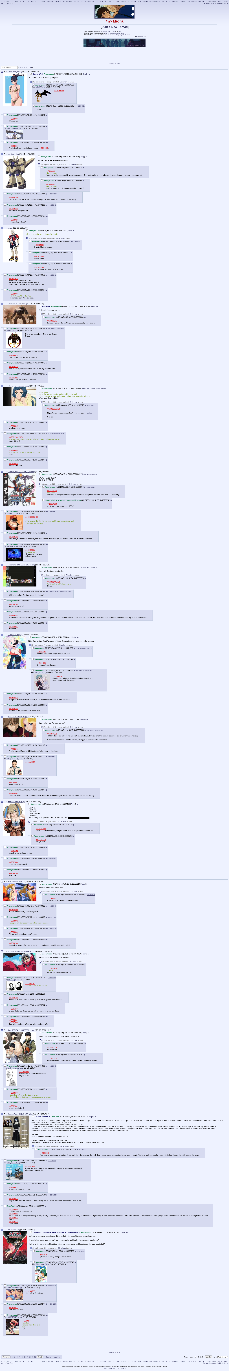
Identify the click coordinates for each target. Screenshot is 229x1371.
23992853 (40, 1206)
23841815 (78, 74)
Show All (142, 36)
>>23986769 (13, 355)
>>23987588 (13, 1222)
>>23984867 (41, 663)
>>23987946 (42, 1255)
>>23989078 (13, 294)
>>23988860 (52, 906)
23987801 (42, 194)
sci (196, 2)
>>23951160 (13, 198)
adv (110, 2)
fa (138, 2)
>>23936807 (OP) (32, 517)
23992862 (41, 447)
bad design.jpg (13, 154)
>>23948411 (13, 1020)
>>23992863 (88, 670)
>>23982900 (13, 1210)
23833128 (76, 884)
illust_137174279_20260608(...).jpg (21, 1030)
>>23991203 (13, 998)
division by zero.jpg (14, 546)
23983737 (41, 1161)
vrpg (59, 2)
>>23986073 (94, 388)
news (174, 2)
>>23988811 (81, 106)
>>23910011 (13, 378)
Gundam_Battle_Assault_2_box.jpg (21, 472)
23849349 (66, 637)
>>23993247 (69, 591)
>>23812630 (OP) (54, 409)
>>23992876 (52, 858)
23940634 (77, 954)
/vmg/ (109, 31)
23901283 (86, 306)
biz (122, 2)
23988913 (41, 694)
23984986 (41, 1066)
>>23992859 (52, 928)
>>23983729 (30, 1166)
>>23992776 (52, 1285)
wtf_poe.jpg (11, 980)
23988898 (41, 422)
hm (93, 2)
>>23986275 (52, 321)
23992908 (41, 142)
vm (48, 2)
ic (75, 2)
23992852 (41, 1315)
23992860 (41, 858)
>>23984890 (52, 899)
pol (185, 2)
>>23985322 (13, 782)
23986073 (80, 405)
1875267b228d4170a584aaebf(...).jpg (22, 951)
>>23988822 (91, 895)
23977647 (80, 1043)
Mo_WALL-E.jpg (13, 1163)
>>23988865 (52, 1066)
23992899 (41, 216)
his (150, 2)
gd (144, 2)
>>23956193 (30, 550)
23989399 (41, 126)
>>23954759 (52, 968)
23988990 (66, 264)
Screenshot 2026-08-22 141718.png (21, 565)
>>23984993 (52, 504)
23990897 (41, 434)
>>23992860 (13, 873)
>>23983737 (83, 1149)
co (132, 2)
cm (89, 2)
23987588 (42, 1195)
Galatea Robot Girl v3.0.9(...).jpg (20, 1114)
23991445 (76, 567)
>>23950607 (52, 1058)
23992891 (41, 290)
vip (86, 2)
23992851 (41, 591)
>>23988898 (91, 405)
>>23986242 (90, 487)
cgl (125, 2)
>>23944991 (52, 734)
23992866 (41, 612)
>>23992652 (81, 1251)
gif (18, 2)
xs (8, 3)
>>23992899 (52, 205)
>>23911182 (13, 851)
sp (203, 2)
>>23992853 (52, 1160)
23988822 (41, 906)
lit (159, 2)
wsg (225, 2)
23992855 (41, 601)
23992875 (41, 460)
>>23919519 (13, 279)
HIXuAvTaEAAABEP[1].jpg (18, 717)
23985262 (68, 836)
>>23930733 (39, 267)
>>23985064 (13, 749)
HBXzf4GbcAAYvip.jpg (16, 802)
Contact (123, 1368)
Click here (63, 82)
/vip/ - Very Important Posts (121, 35)
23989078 (41, 275)
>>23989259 (53, 194)
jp (157, 2)
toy (209, 2)
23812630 (77, 388)
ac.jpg (10, 228)
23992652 (41, 1286)
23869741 (66, 804)
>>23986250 (93, 474)
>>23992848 (52, 917)
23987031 (70, 106)
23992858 (41, 1016)
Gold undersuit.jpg (14, 128)
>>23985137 (91, 730)
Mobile (219, 3)
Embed (89, 413)
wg (70, 2)
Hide (137, 36)
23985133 (68, 825)
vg (45, 2)
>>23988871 (77, 241)
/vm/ (119, 31)
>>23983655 (13, 1199)
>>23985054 (41, 840)
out (178, 2)
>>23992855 (52, 591)
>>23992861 (99, 730)
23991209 (41, 994)
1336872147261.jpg (14, 1317)
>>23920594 (13, 862)
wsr (2, 3)
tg (206, 2)
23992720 (80, 578)
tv (215, 2)
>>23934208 (13, 146)
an (113, 2)
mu (167, 2)
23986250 (41, 511)
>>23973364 (13, 1022)
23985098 (80, 965)
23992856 (41, 1102)
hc (147, 2)
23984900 (80, 895)
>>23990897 (102, 388)
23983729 (72, 1149)
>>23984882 (50, 171)
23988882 (41, 779)
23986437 (78, 181)
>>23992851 (13, 604)
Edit (11, 3)
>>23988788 (30, 1291)
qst (192, 2)
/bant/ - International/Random (114, 33)
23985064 (80, 730)
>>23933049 (59, 91)
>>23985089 (39, 256)
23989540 (70, 1262)
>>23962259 (41, 652)
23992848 (41, 928)
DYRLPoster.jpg (14, 1230)
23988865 (41, 1089)
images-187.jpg (13, 758)
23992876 (41, 870)
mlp (163, 2)
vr (56, 2)
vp (219, 2)
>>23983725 (44, 1153)
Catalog (22, 67)
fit (141, 2)
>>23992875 (60, 433)
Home (225, 3)
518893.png (40, 87)
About (105, 1368)
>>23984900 (13, 910)
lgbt (97, 2)
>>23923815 (13, 1106)
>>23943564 (24, 1072)
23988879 (41, 847)
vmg (52, 2)
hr (23, 2)
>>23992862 (52, 433)
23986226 (69, 670)
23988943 (41, 363)
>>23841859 (43, 148)
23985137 (41, 745)
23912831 (62, 231)
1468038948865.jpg (14, 1288)
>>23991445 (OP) (54, 582)
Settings (206, 3)
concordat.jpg (12, 330)
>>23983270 (13, 1214)
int (154, 2)
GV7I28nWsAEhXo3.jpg (17, 881)
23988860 (41, 917)
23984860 (70, 85)
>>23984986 (13, 1093)
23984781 (41, 1184)
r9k (78, 2)
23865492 (76, 719)
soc (200, 2)
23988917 (41, 533)
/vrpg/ (105, 31)
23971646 (115, 1232)
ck (128, 2)
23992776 (41, 1304)
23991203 (41, 978)
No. (73, 74)
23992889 (41, 374)
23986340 (79, 317)
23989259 (41, 205)
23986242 (106, 500)
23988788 (70, 1251)
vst (64, 2)
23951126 (75, 157)
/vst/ (113, 31)
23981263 (79, 1055)
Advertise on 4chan (114, 63)
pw (189, 2)
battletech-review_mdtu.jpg (18, 304)
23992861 (41, 790)
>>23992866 (61, 591)
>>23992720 (93, 567)
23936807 (76, 474)
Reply (85, 74)
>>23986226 (88, 648)
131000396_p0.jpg (14, 635)
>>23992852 (52, 1304)
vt (221, 2)
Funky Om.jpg (12, 513)
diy (135, 2)
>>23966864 (52, 1047)
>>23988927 (52, 328)
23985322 (41, 757)
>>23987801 (13, 209)
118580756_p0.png (15, 72)
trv (213, 2)
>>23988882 (52, 756)
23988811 (41, 115)
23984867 (69, 648)
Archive (29, 67)
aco (105, 2)
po (182, 2)
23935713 (84, 1117)
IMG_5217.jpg (40, 672)
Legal (117, 1368)
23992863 (41, 705)
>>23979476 (41, 829)
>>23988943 (60, 328)
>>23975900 (52, 491)
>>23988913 (80, 670)
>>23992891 (52, 275)
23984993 (79, 487)
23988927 (41, 352)
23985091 (69, 659)
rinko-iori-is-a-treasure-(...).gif (19, 386)
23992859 (41, 940)
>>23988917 (52, 511)
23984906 (78, 167)
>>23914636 (39, 245)
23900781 (77, 1033)
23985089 (66, 241)
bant (117, 2)
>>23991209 (52, 978)
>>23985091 (80, 648)
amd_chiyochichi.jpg (15, 1068)
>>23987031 (13, 119)
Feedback (112, 1368)
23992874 (41, 544)
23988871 (66, 252)
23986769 (41, 328)
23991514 (41, 1005)
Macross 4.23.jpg (42, 1264)
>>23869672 (30, 762)
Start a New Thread (115, 27)
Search (213, 3)
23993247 (41, 623)
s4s (82, 2)
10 (35, 1357)
